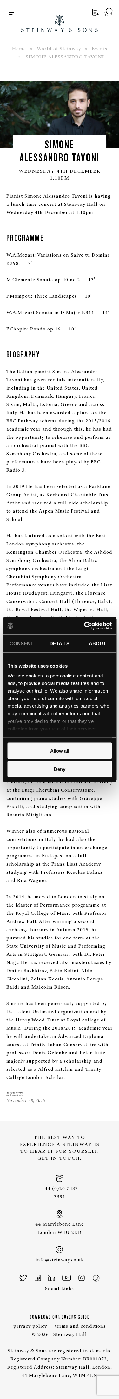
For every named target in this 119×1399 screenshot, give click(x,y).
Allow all (59, 750)
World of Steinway (59, 48)
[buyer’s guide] (94, 12)
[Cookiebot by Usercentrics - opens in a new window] (85, 626)
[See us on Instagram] (81, 1278)
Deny (59, 769)
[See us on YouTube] (66, 1278)
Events (99, 48)
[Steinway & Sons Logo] (59, 16)
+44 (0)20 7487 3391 (59, 1193)
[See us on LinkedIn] (51, 1278)
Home (19, 48)
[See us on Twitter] (23, 1278)
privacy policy (30, 1326)
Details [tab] (60, 643)
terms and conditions (80, 1326)
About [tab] (97, 643)
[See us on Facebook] (38, 1278)
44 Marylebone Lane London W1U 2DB (59, 1228)
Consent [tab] (21, 643)
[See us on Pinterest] (96, 1278)
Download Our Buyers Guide (60, 1316)
